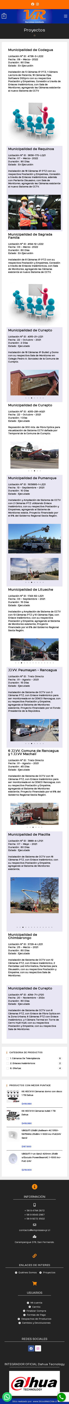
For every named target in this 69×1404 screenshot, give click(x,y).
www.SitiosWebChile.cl (45, 1401)
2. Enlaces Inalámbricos (22, 1063)
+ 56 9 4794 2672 (35, 1210)
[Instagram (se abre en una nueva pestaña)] (37, 4)
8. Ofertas (15, 1068)
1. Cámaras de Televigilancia (25, 1058)
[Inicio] (34, 36)
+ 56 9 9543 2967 (34, 1214)
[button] (25, 397)
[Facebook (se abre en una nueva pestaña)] (32, 4)
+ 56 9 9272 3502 (34, 1218)
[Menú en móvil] (65, 16)
